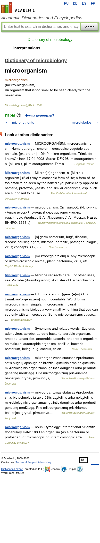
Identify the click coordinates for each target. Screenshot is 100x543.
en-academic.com (18, 7)
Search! (89, 27)
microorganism (17, 143)
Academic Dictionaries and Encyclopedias (41, 17)
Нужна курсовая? (39, 115)
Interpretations (26, 48)
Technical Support (26, 462)
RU (66, 3)
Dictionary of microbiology (50, 39)
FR (93, 3)
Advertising (44, 462)
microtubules (82, 122)
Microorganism (17, 173)
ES (84, 3)
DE (75, 3)
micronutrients (23, 122)
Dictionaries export (12, 469)
